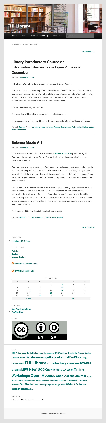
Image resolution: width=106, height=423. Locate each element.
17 (62, 290)
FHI (22, 363)
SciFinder (26, 384)
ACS (13, 353)
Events (22, 127)
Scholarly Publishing (77, 380)
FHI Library (35, 363)
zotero (30, 389)
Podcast (46, 380)
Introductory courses (40, 127)
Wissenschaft (20, 389)
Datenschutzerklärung (39, 35)
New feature (54, 369)
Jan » (73, 298)
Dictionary (43, 357)
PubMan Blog (17, 311)
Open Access (54, 127)
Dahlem (22, 357)
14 (28, 290)
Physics (40, 380)
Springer (47, 384)
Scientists (16, 385)
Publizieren (54, 380)
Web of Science (76, 384)
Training (55, 385)
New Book (38, 369)
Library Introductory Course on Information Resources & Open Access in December (46, 67)
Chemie (71, 353)
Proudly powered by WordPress (53, 413)
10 (62, 287)
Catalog (15, 254)
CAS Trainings (61, 353)
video (62, 384)
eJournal (63, 357)
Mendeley (16, 369)
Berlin (29, 353)
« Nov (28, 298)
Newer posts (88, 52)
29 (40, 295)
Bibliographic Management (43, 353)
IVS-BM (85, 363)
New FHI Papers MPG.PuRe (25, 264)
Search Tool (39, 385)
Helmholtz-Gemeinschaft (53, 217)
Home (14, 35)
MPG (24, 369)
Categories (16, 399)
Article (18, 353)
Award (24, 353)
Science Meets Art (27, 142)
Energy (84, 358)
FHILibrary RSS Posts (21, 241)
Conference (79, 353)
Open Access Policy (69, 127)
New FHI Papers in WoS (24, 271)
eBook (51, 357)
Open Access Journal (71, 376)
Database (32, 357)
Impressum (56, 35)
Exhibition (39, 217)
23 (51, 293)
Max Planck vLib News (21, 309)
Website (15, 251)
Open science (31, 380)
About (23, 35)
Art (33, 217)
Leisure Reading (19, 257)
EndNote (75, 357)
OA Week (68, 369)
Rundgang (62, 380)
